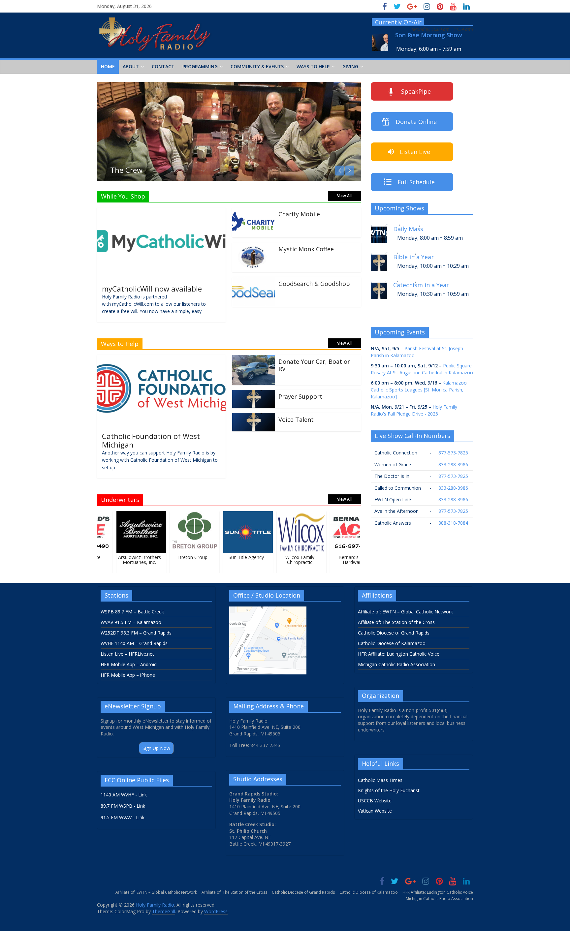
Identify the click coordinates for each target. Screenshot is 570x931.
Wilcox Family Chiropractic (292, 559)
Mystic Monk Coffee (306, 249)
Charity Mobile (299, 214)
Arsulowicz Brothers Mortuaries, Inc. (132, 559)
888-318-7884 (453, 523)
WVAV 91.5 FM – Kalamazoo (131, 622)
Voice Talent (296, 419)
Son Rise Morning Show (428, 35)
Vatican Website (375, 811)
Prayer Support (300, 396)
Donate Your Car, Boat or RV (314, 365)
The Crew (126, 170)
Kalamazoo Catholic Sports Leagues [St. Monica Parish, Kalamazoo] (419, 390)
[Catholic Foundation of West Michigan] (161, 358)
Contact (163, 66)
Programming (200, 66)
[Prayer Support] (253, 393)
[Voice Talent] (253, 416)
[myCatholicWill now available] (161, 211)
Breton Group (186, 557)
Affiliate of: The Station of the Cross (396, 622)
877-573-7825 (453, 453)
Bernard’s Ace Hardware (346, 559)
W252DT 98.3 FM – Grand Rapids (136, 633)
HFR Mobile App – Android (129, 664)
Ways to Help (313, 66)
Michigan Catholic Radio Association (396, 664)
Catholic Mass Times (380, 780)
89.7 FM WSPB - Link (123, 806)
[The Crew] (229, 86)
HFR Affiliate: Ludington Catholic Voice (398, 654)
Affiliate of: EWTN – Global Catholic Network (405, 611)
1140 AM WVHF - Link (124, 794)
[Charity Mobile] (253, 211)
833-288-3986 (453, 464)
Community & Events (257, 66)
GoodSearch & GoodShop (314, 284)
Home (108, 66)
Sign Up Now (156, 748)
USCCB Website (375, 800)
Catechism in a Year (421, 285)
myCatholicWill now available (152, 289)
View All (344, 196)
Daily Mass (408, 229)
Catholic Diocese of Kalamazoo (392, 643)
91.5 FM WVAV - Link (122, 817)
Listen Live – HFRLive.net (127, 654)
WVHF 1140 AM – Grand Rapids (134, 643)
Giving (350, 66)
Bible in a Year (413, 257)
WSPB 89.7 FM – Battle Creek (132, 611)
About (131, 66)
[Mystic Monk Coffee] (253, 246)
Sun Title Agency (239, 557)
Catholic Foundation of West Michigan (151, 440)
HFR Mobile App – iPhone (128, 675)
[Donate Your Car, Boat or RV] (253, 358)
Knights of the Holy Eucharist (389, 790)
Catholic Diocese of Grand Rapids (393, 633)
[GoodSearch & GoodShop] (253, 281)
